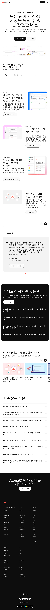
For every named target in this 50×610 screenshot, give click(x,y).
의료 (34, 524)
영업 (34, 522)
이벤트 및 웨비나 (7, 564)
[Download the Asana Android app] (29, 606)
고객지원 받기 (6, 553)
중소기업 (34, 510)
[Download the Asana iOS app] (20, 606)
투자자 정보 (21, 567)
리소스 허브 (6, 562)
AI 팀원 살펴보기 (10, 114)
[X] (20, 599)
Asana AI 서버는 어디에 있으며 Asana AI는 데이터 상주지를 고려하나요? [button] (23, 447)
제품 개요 (5, 510)
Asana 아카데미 (7, 555)
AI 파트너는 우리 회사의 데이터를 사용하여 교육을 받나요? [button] (22, 433)
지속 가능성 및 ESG (22, 576)
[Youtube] (30, 599)
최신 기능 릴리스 (7, 515)
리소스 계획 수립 (22, 527)
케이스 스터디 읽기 (16, 266)
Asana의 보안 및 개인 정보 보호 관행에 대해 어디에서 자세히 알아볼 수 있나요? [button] (22, 461)
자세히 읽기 (31, 212)
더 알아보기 (8, 302)
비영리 (34, 536)
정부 (34, 529)
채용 (19, 557)
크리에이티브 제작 (22, 515)
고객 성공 (5, 569)
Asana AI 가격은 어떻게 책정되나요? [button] (15, 406)
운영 (34, 515)
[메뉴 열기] (47, 2)
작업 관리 (20, 534)
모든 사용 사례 (21, 536)
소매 (34, 527)
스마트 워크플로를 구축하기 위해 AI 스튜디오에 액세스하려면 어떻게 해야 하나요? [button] (23, 413)
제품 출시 (20, 524)
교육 (34, 531)
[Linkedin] (23, 599)
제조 (34, 534)
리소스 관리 (6, 534)
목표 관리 (20, 517)
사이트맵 (5, 576)
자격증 (5, 557)
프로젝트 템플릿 (7, 567)
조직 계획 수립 (21, 522)
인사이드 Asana (21, 560)
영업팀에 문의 (25, 488)
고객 (19, 555)
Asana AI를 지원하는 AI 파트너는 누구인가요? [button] (19, 426)
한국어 (26, 594)
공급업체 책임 (21, 574)
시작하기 (31, 38)
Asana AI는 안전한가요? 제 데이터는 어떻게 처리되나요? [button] (22, 420)
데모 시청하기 (20, 38)
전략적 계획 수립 (22, 529)
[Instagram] (25, 599)
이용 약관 (22, 602)
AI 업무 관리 (6, 529)
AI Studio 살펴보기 (33, 145)
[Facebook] (27, 599)
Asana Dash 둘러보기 (11, 179)
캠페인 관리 (21, 510)
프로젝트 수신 (21, 531)
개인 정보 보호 (27, 602)
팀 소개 (20, 550)
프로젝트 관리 (6, 531)
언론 (19, 564)
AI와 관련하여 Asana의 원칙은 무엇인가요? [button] (18, 455)
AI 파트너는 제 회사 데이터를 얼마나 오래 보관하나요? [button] (22, 441)
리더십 (20, 553)
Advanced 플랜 (7, 522)
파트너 (5, 574)
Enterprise (6, 524)
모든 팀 (34, 541)
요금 (5, 517)
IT (33, 517)
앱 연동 (5, 527)
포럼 (5, 560)
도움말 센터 (6, 550)
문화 (19, 562)
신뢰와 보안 (21, 569)
